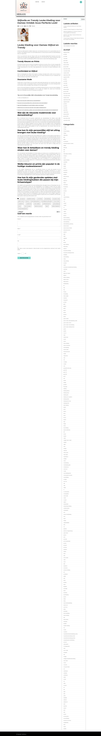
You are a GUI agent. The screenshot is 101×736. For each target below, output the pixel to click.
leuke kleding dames (35, 201)
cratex (64, 211)
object (64, 502)
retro (64, 553)
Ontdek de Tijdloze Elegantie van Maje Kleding (72, 29)
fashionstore (65, 281)
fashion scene (21, 201)
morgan (65, 479)
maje (64, 444)
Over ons (37, 1)
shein (64, 580)
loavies (64, 436)
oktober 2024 (66, 97)
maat (64, 438)
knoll (64, 415)
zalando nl (65, 701)
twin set (65, 642)
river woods (65, 557)
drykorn (65, 248)
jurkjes (64, 382)
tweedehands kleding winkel (69, 635)
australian (65, 162)
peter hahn (65, 532)
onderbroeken (66, 508)
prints (19, 206)
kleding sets (65, 394)
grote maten (66, 318)
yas (64, 689)
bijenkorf (65, 180)
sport (64, 590)
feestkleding (65, 283)
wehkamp (65, 675)
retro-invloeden (28, 206)
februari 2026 (66, 64)
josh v (64, 376)
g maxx (64, 302)
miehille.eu (21, 14)
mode (64, 471)
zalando (65, 699)
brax (64, 192)
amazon (65, 155)
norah (64, 497)
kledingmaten (66, 398)
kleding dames (66, 390)
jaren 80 (65, 374)
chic (64, 201)
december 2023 (66, 118)
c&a (64, 194)
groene (64, 314)
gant (64, 304)
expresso (65, 269)
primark (65, 545)
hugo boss (65, 355)
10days (64, 133)
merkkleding (66, 462)
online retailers (37, 203)
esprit (64, 265)
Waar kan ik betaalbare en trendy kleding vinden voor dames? (30, 105)
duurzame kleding (67, 250)
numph (64, 499)
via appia (65, 652)
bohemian (65, 184)
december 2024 (66, 93)
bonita (64, 188)
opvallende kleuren (46, 203)
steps (64, 598)
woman (65, 685)
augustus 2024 (66, 101)
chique (64, 203)
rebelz (64, 551)
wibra (64, 677)
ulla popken (65, 644)
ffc (63, 285)
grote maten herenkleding (68, 324)
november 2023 (66, 120)
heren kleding (66, 343)
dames (64, 215)
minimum (65, 469)
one (64, 512)
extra (64, 271)
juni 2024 (65, 105)
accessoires (22, 198)
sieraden (65, 586)
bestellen (65, 172)
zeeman (65, 706)
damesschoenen (66, 230)
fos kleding (65, 293)
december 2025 (66, 68)
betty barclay (66, 176)
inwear (64, 363)
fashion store (66, 279)
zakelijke (65, 697)
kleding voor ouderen (67, 396)
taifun (64, 609)
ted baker (65, 611)
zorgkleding (65, 722)
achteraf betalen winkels (68, 143)
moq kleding (66, 477)
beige (64, 166)
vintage (64, 656)
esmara (64, 262)
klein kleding (66, 405)
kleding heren (66, 392)
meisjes (64, 458)
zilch (64, 710)
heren (64, 341)
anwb (64, 157)
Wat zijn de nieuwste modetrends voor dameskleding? (29, 100)
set (64, 572)
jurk (64, 378)
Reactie (19, 218)
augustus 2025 (66, 77)
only (64, 516)
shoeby (64, 582)
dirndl (64, 242)
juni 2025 (65, 81)
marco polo (65, 452)
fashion (64, 275)
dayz (64, 234)
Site (18, 240)
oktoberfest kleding (67, 506)
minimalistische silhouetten (46, 201)
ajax (64, 149)
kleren (64, 411)
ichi (64, 359)
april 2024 (65, 110)
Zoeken (65, 18)
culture (64, 213)
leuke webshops (66, 429)
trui (64, 627)
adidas (64, 145)
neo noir (65, 481)
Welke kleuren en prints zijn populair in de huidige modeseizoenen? (31, 107)
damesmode (66, 225)
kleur (64, 413)
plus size (65, 539)
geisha (64, 306)
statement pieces (38, 206)
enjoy (64, 258)
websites (65, 673)
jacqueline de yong (67, 368)
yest (64, 693)
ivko (64, 366)
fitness (64, 291)
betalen (65, 174)
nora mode (65, 495)
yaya (64, 691)
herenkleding (66, 347)
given (64, 308)
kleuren (27, 201)
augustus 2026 (66, 52)
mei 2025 (65, 83)
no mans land (66, 491)
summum (65, 607)
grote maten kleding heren (68, 326)
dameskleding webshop (68, 223)
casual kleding (66, 197)
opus (64, 518)
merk (64, 460)
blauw (64, 182)
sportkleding (66, 594)
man (64, 446)
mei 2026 (65, 58)
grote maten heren (67, 322)
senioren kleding (66, 570)
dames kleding (66, 217)
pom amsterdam (66, 541)
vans (64, 648)
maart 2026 (65, 62)
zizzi (64, 712)
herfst (64, 353)
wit (64, 681)
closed (64, 205)
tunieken (65, 631)
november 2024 (66, 95)
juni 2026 (65, 56)
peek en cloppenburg (67, 530)
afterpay (65, 147)
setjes (64, 576)
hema (64, 339)
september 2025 (66, 75)
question (65, 549)
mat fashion (65, 456)
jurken (64, 380)
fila (64, 289)
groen (64, 312)
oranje (64, 520)
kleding (64, 388)
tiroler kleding (66, 615)
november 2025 (66, 70)
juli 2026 (65, 54)
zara (64, 703)
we (64, 668)
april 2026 (65, 60)
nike (64, 485)
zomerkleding (66, 718)
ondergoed (65, 510)
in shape (65, 361)
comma (65, 209)
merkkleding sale (66, 464)
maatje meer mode (67, 440)
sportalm (65, 592)
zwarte (64, 728)
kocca (64, 417)
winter (64, 679)
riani (64, 555)
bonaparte (65, 186)
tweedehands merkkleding (68, 640)
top (64, 617)
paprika (65, 528)
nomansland (65, 493)
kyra (64, 421)
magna (64, 442)
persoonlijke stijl (56, 203)
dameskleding (47, 198)
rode (64, 559)
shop (64, 584)
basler (64, 164)
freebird (65, 298)
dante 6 (65, 232)
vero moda (65, 650)
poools (64, 543)
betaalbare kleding (31, 198)
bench (64, 168)
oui (64, 526)
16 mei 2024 (21, 26)
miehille (27, 26)
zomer (64, 714)
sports (64, 596)
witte (64, 683)
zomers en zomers (67, 720)
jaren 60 (65, 370)
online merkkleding (67, 514)
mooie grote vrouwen (67, 475)
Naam (19, 228)
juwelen (65, 384)
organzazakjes (66, 522)
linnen (64, 434)
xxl (64, 687)
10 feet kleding (66, 131)
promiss (65, 547)
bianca (64, 178)
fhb (64, 287)
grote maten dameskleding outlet (70, 320)
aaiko (64, 139)
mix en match (57, 201)
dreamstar (65, 246)
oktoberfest (65, 504)
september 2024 (66, 99)
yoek (64, 695)
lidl (64, 431)
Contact (43, 1)
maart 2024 (65, 112)
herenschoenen (66, 351)
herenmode (65, 349)
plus (64, 537)
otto (64, 524)
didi (64, 240)
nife (64, 483)
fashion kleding (66, 277)
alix (64, 151)
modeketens (20, 203)
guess (64, 328)
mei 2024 (65, 107)
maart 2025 (65, 87)
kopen (64, 419)
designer (65, 238)
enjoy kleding (66, 260)
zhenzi (64, 708)
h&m (64, 335)
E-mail (19, 234)
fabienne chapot (66, 273)
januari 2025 (65, 91)
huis (64, 357)
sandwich (65, 565)
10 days (64, 126)
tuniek (64, 629)
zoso (64, 724)
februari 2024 (66, 114)
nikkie (64, 487)
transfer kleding (66, 625)
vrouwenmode (66, 666)
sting (64, 600)
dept (64, 236)
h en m (64, 333)
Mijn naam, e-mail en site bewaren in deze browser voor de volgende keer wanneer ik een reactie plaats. (38, 249)
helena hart (65, 337)
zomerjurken (66, 716)
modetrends (28, 203)
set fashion (65, 574)
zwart (64, 726)
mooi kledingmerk (67, 473)
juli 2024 (65, 103)
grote (64, 316)
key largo (65, 386)
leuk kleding (65, 427)
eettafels (65, 254)
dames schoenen (66, 219)
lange (64, 423)
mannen (65, 450)
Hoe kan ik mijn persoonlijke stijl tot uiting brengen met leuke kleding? (32, 102)
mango (64, 448)
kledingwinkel (66, 403)
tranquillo (65, 621)
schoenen (65, 567)
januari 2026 (65, 66)
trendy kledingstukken (22, 208)
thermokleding (66, 613)
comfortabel (39, 198)
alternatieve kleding (67, 153)
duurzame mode (56, 198)
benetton (65, 170)
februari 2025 (66, 89)
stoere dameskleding (67, 602)
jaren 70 (65, 372)
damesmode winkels (67, 227)
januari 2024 (65, 116)
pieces (64, 534)
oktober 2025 (66, 72)
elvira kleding (66, 256)
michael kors (66, 466)
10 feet (64, 129)
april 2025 (65, 85)
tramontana (65, 619)
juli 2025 (65, 79)
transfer (65, 623)
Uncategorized (66, 646)
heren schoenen (66, 345)
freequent (65, 300)
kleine (64, 407)
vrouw (64, 662)
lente (64, 425)
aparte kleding (66, 159)
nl (63, 489)
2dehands (65, 135)
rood (64, 561)
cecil (64, 199)
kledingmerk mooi (67, 401)
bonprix (65, 190)
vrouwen (65, 664)
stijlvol (47, 206)
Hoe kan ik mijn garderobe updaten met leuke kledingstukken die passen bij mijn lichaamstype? (37, 109)
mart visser (65, 454)
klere (64, 409)
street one (65, 605)
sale (64, 563)
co (63, 207)
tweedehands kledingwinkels (69, 638)
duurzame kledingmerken (68, 252)
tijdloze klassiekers (56, 206)
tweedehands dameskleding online (70, 633)
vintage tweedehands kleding (69, 658)
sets (64, 578)
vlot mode (65, 660)
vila (64, 654)
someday (65, 588)
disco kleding (66, 244)
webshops (65, 670)
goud (64, 310)
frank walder (65, 295)
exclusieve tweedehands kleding (70, 267)
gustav (64, 330)
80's (64, 137)
